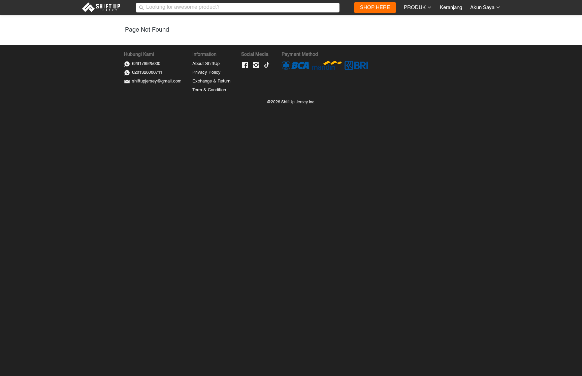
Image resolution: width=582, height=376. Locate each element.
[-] (245, 65)
